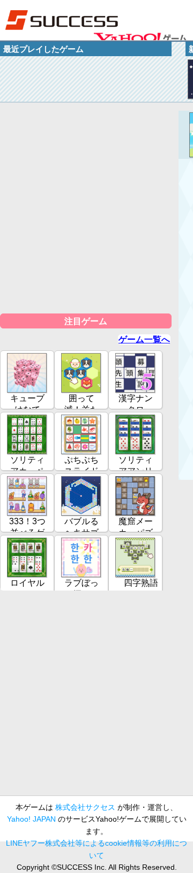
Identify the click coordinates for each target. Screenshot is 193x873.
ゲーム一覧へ (144, 339)
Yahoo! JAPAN (31, 819)
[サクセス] (61, 20)
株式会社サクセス (85, 807)
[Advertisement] (96, 697)
